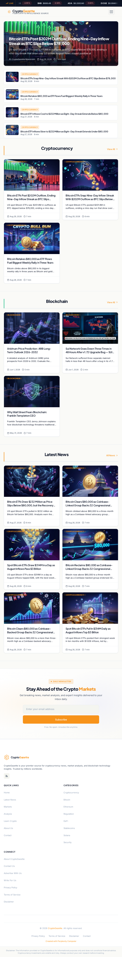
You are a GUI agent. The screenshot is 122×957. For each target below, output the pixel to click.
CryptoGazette (55, 928)
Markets (8, 806)
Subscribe (61, 719)
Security (67, 842)
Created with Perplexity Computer (61, 941)
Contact (7, 835)
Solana (67, 835)
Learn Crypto (10, 821)
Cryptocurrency (20, 32)
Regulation (69, 814)
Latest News (10, 799)
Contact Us (9, 866)
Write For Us (10, 880)
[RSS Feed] (7, 776)
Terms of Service (12, 894)
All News (110, 455)
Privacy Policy (10, 887)
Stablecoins (69, 828)
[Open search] (104, 12)
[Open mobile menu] (111, 12)
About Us (8, 828)
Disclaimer (9, 901)
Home (7, 792)
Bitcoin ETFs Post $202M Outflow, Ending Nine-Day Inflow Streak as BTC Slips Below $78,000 (59, 41)
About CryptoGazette (14, 859)
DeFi (66, 821)
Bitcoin (67, 799)
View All (111, 149)
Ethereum (68, 806)
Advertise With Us (13, 873)
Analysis (8, 814)
